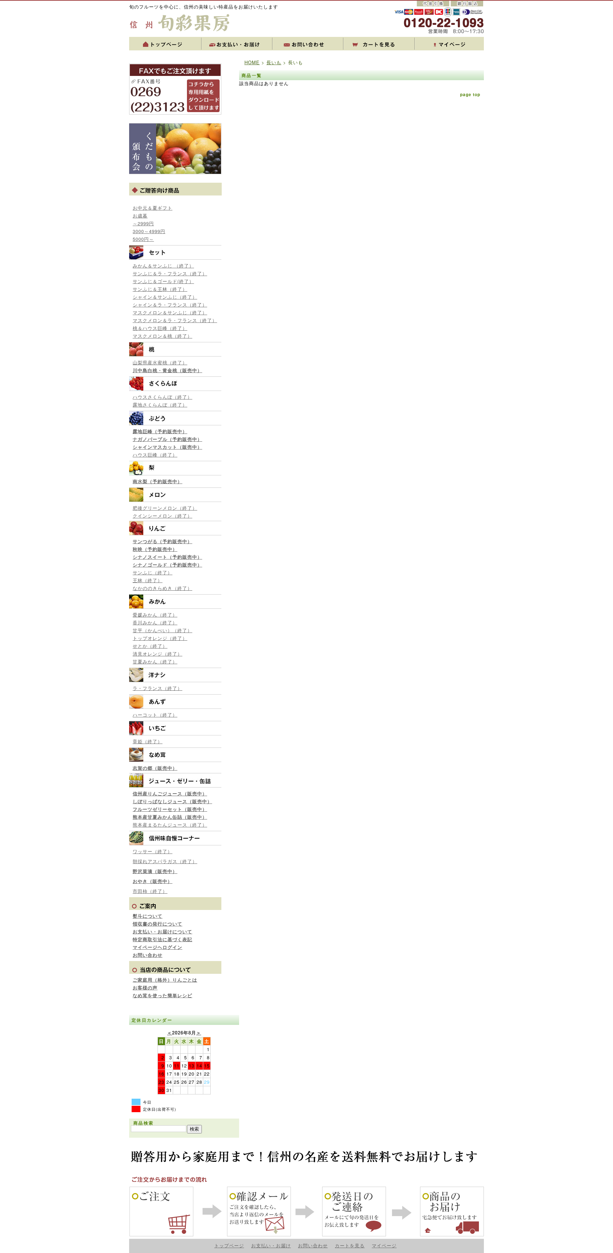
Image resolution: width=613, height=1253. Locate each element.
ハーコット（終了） (155, 714)
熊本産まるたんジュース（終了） (170, 824)
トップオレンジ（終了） (160, 638)
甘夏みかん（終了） (155, 661)
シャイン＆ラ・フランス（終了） (170, 304)
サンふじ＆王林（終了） (160, 289)
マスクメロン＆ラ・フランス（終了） (175, 320)
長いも (273, 62)
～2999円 (143, 223)
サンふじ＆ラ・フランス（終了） (170, 273)
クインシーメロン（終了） (162, 515)
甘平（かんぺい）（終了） (162, 630)
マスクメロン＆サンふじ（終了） (170, 312)
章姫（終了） (147, 741)
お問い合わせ (147, 954)
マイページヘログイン (157, 947)
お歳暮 (140, 215)
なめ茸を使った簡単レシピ (162, 995)
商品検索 (143, 1123)
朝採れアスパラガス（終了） (165, 861)
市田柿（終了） (150, 891)
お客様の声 (145, 987)
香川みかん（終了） (155, 622)
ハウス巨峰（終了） (155, 454)
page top (470, 95)
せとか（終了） (150, 645)
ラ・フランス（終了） (157, 688)
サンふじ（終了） (152, 572)
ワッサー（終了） (152, 851)
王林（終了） (147, 580)
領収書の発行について (157, 923)
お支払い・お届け (271, 1245)
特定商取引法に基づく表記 (162, 939)
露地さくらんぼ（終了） (160, 404)
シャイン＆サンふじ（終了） (165, 296)
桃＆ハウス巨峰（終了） (160, 328)
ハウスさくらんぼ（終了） (162, 396)
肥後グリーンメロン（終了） (165, 507)
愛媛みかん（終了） (155, 614)
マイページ (384, 1245)
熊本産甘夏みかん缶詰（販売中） (170, 816)
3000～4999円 (149, 231)
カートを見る (350, 1245)
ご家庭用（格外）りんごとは (165, 979)
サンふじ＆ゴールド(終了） (163, 281)
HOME (252, 62)
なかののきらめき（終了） (162, 588)
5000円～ (143, 239)
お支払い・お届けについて (162, 931)
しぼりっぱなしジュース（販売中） (172, 801)
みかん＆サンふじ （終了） (163, 265)
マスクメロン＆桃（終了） (162, 335)
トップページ (229, 1245)
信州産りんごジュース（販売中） (170, 793)
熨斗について (147, 915)
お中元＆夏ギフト (152, 207)
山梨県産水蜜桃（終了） (160, 362)
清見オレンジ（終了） (157, 653)
